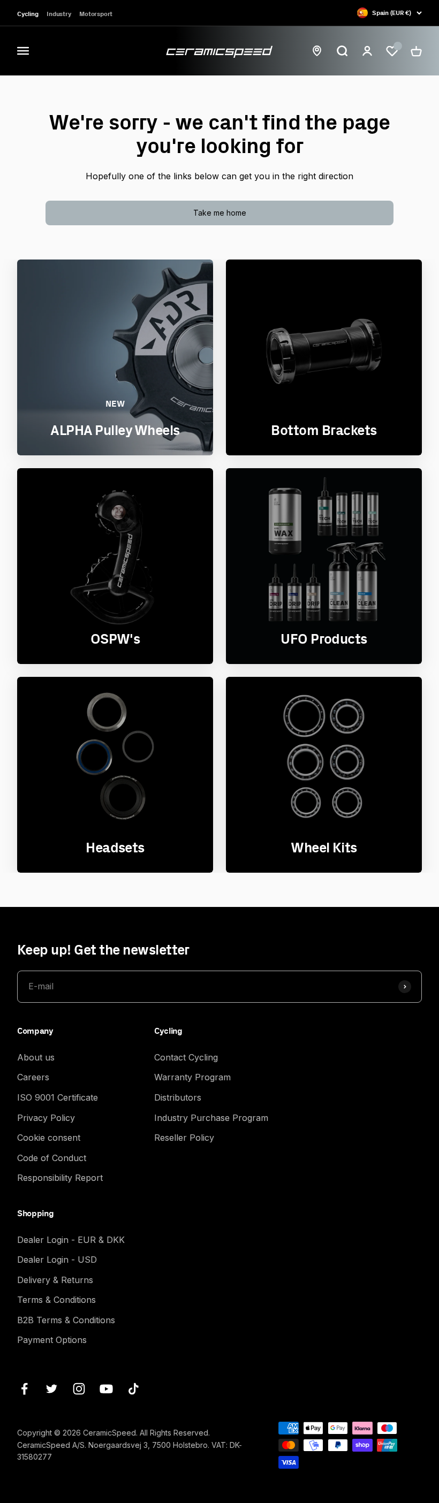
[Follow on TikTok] (133, 1389)
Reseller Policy (184, 1137)
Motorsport (95, 13)
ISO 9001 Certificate (57, 1097)
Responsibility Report (60, 1177)
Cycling (27, 13)
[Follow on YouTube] (106, 1389)
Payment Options (52, 1339)
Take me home (219, 212)
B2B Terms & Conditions (66, 1320)
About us (36, 1057)
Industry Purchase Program (211, 1117)
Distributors (177, 1097)
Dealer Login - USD (57, 1259)
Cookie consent (48, 1137)
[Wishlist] (392, 51)
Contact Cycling (186, 1057)
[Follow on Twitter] (51, 1389)
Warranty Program (192, 1077)
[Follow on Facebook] (24, 1389)
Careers (33, 1077)
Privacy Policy (46, 1117)
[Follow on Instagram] (79, 1389)
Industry (59, 13)
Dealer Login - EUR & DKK (71, 1239)
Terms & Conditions (56, 1299)
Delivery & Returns (55, 1280)
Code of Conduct (51, 1158)
